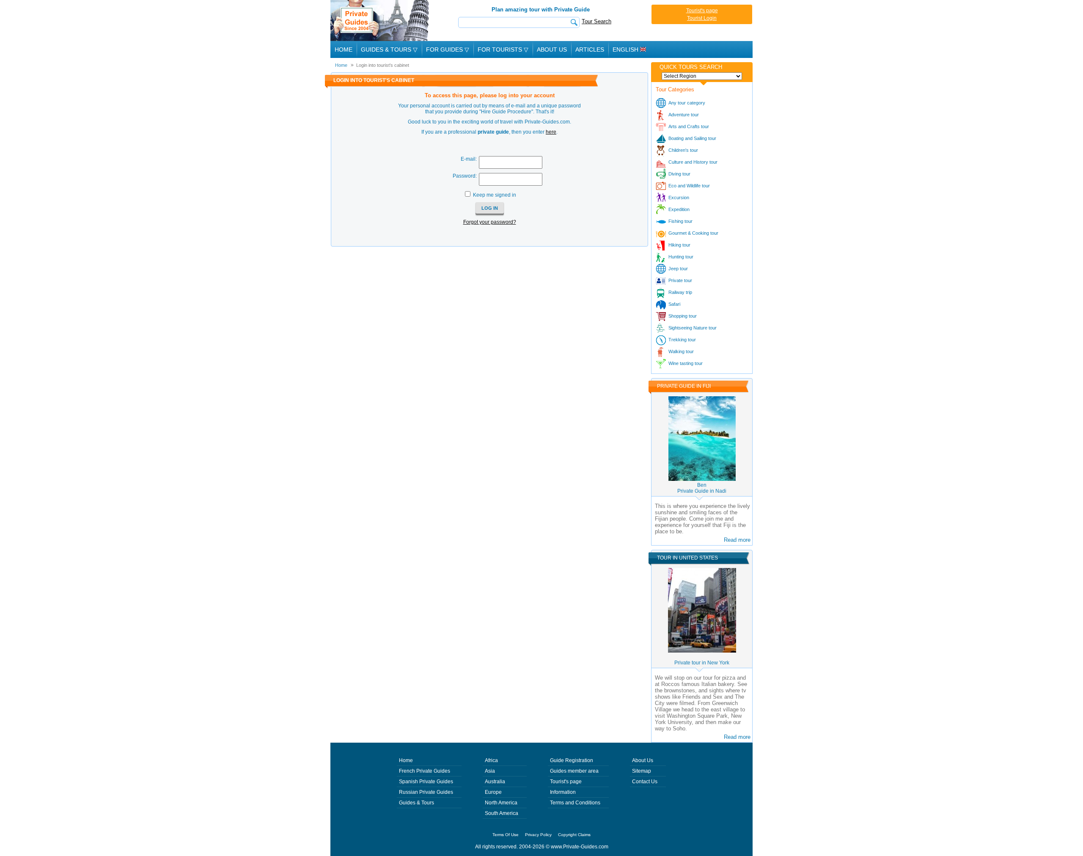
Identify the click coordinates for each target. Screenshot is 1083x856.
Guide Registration (571, 760)
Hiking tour (679, 244)
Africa (491, 760)
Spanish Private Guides (426, 782)
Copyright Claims (574, 834)
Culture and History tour (692, 162)
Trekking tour (682, 339)
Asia (490, 771)
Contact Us (644, 782)
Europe (493, 792)
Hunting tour (680, 256)
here (551, 132)
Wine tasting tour (685, 363)
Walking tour (681, 351)
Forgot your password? (489, 222)
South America (501, 813)
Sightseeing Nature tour (692, 327)
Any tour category (686, 102)
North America (501, 803)
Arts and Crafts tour (688, 126)
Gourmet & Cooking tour (693, 233)
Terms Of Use (505, 834)
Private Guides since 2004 (380, 20)
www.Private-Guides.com (579, 847)
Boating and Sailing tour (692, 138)
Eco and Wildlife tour (689, 185)
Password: (465, 176)
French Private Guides (424, 771)
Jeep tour (678, 268)
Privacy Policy (538, 834)
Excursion (678, 197)
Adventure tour (683, 114)
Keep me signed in (494, 195)
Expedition (679, 209)
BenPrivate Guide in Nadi (701, 488)
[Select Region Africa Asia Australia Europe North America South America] (702, 76)
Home (343, 49)
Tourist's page (702, 11)
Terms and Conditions (575, 803)
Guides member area (574, 771)
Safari (674, 304)
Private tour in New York (701, 663)
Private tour (680, 280)
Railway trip (680, 292)
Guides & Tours (416, 803)
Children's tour (683, 150)
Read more (737, 540)
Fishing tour (680, 221)
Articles (589, 49)
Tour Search (596, 21)
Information (563, 792)
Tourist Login (702, 18)
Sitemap (641, 771)
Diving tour (679, 173)
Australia (495, 782)
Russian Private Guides (426, 792)
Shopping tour (682, 315)
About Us (552, 49)
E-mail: (469, 159)
